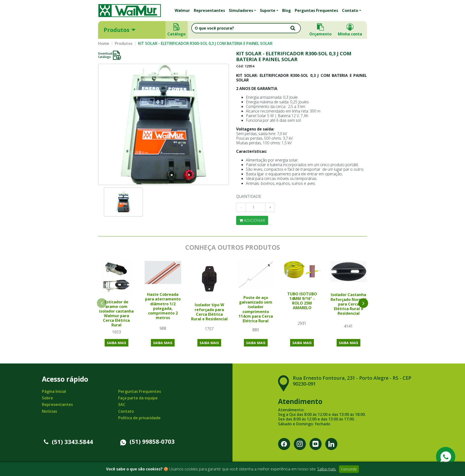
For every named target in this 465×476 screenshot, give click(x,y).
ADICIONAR (254, 220)
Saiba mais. (326, 469)
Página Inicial (54, 391)
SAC (121, 404)
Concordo (349, 469)
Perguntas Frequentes (316, 10)
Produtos (116, 30)
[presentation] (363, 303)
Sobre (47, 398)
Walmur (182, 10)
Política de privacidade (139, 417)
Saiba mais (116, 342)
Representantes (209, 10)
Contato (126, 411)
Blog (286, 10)
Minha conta (350, 34)
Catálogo (176, 34)
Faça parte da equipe (138, 398)
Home (103, 43)
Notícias (49, 411)
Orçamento (320, 34)
